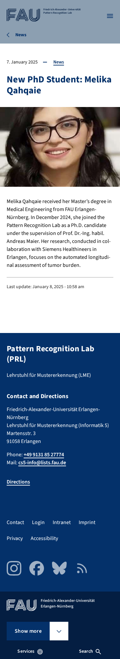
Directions (18, 482)
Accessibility (44, 538)
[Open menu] (110, 16)
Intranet (62, 522)
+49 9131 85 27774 (44, 454)
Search (86, 651)
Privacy (15, 538)
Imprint (87, 522)
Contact (15, 522)
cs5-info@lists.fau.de (42, 462)
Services (25, 651)
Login (38, 522)
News (58, 62)
